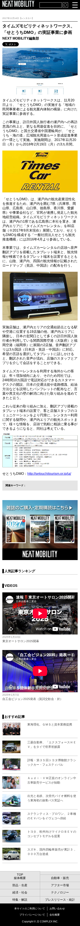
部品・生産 (19, 885)
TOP (20, 874)
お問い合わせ (57, 908)
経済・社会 (19, 892)
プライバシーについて (32, 914)
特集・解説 (19, 899)
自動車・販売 (60, 878)
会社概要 (54, 914)
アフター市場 (60, 885)
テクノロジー (60, 892)
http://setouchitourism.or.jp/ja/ (49, 473)
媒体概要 (20, 878)
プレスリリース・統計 (60, 899)
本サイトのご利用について (29, 908)
